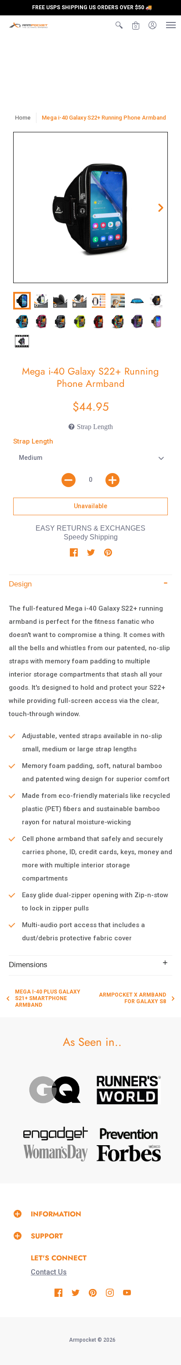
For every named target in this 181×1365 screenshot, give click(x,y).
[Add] (112, 480)
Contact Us (49, 1272)
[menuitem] (119, 25)
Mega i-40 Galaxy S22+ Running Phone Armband (104, 117)
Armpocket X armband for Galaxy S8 (132, 998)
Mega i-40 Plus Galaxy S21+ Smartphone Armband (47, 998)
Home (23, 117)
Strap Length (33, 441)
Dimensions (28, 965)
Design (20, 584)
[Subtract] (69, 480)
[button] (119, 25)
